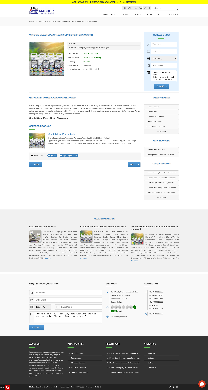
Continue (48, 258)
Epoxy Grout (152, 112)
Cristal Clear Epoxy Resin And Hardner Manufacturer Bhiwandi (163, 188)
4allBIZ (98, 387)
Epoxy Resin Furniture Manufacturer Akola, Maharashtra (163, 178)
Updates (150, 14)
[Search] (176, 8)
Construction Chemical (156, 126)
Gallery (160, 14)
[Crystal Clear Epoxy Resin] (37, 141)
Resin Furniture (154, 107)
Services (139, 14)
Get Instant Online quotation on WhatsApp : (104, 2)
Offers (73, 43)
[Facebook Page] (149, 8)
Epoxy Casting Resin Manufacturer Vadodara (163, 173)
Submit (160, 86)
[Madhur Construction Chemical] (65, 10)
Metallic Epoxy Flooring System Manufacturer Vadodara (163, 183)
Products (126, 14)
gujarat (53, 156)
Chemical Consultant (156, 117)
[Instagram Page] (145, 8)
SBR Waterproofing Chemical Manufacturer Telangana (163, 192)
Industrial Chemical (155, 122)
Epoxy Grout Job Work (156, 150)
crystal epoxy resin (70, 156)
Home (105, 14)
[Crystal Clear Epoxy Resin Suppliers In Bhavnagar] (46, 59)
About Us (115, 14)
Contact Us (172, 14)
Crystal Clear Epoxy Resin (61, 134)
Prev (36, 164)
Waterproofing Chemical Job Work (161, 155)
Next (133, 164)
